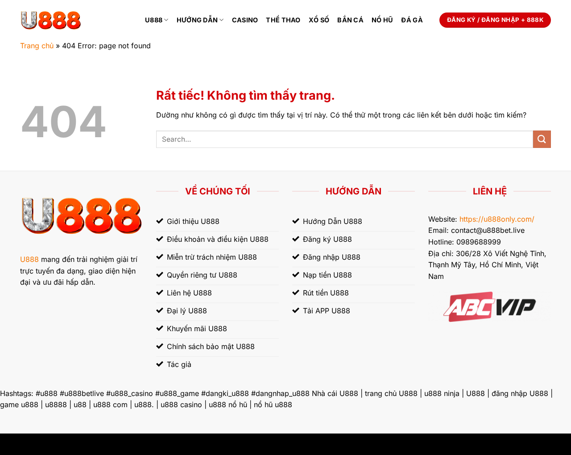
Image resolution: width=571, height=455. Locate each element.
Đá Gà (411, 20)
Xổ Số (319, 20)
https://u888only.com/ (496, 219)
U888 (153, 20)
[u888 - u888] (76, 20)
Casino (245, 20)
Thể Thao (283, 20)
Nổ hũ (382, 20)
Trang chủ (37, 45)
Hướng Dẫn (197, 20)
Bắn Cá (350, 20)
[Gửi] (542, 139)
